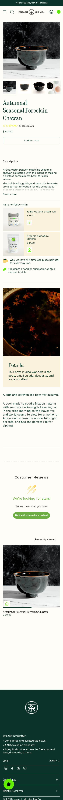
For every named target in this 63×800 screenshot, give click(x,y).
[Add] (29, 222)
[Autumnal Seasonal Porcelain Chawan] (31, 576)
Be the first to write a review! (31, 515)
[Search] (12, 12)
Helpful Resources (13, 791)
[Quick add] (7, 604)
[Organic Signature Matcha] (13, 244)
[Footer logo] (31, 707)
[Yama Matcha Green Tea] (13, 219)
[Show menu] (4, 12)
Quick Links (9, 780)
